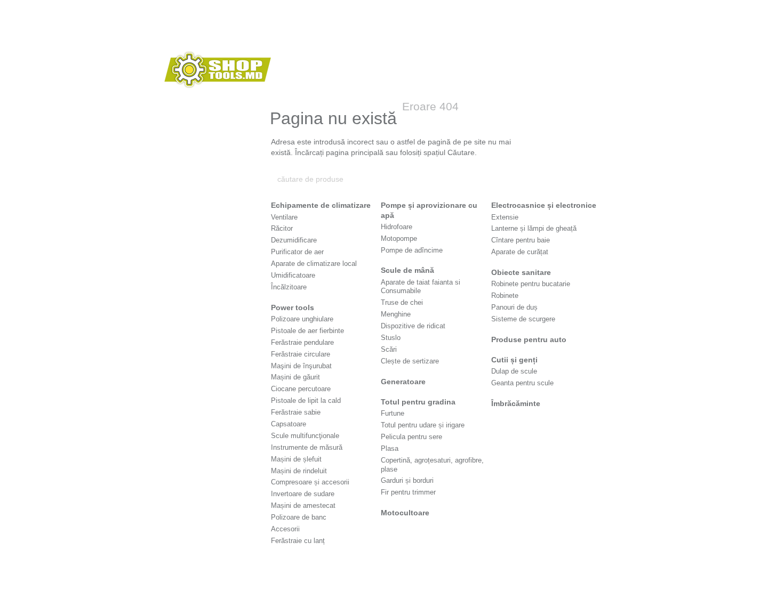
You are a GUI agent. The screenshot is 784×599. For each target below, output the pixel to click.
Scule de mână (407, 270)
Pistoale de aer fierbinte (307, 331)
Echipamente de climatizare (321, 205)
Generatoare (403, 381)
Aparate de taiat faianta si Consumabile (420, 286)
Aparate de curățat (519, 252)
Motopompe (399, 238)
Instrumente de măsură (306, 447)
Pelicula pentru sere (411, 437)
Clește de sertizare (410, 361)
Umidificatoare (293, 275)
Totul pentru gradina (418, 402)
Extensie (504, 217)
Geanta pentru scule (522, 383)
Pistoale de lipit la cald (306, 400)
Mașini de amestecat (303, 505)
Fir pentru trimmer (408, 492)
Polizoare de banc (298, 517)
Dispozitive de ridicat (413, 326)
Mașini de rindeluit (299, 471)
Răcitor (282, 228)
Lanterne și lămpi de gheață (534, 228)
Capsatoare (288, 424)
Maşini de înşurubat (301, 366)
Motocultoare (405, 512)
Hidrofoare (396, 227)
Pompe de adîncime (412, 250)
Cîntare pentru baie (520, 240)
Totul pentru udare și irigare (423, 425)
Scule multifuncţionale (305, 436)
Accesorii (285, 529)
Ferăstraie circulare (300, 354)
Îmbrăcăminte (515, 403)
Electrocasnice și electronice (543, 205)
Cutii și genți (514, 359)
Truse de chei (402, 302)
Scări (389, 349)
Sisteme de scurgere (523, 319)
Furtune (392, 413)
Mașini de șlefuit (296, 459)
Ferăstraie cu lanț (298, 541)
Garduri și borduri (407, 480)
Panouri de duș (514, 307)
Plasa (389, 448)
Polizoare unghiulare (302, 319)
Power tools (292, 307)
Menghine (396, 314)
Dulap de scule (514, 371)
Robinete (504, 296)
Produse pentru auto (528, 339)
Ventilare (284, 217)
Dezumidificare (294, 240)
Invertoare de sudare (302, 494)
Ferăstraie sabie (296, 412)
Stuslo (391, 338)
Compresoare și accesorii (310, 482)
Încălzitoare (289, 287)
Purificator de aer (297, 252)
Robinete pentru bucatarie (530, 284)
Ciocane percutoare (301, 389)
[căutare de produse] (507, 179)
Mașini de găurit (295, 377)
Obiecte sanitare (521, 272)
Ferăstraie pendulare (302, 342)
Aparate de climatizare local (314, 264)
